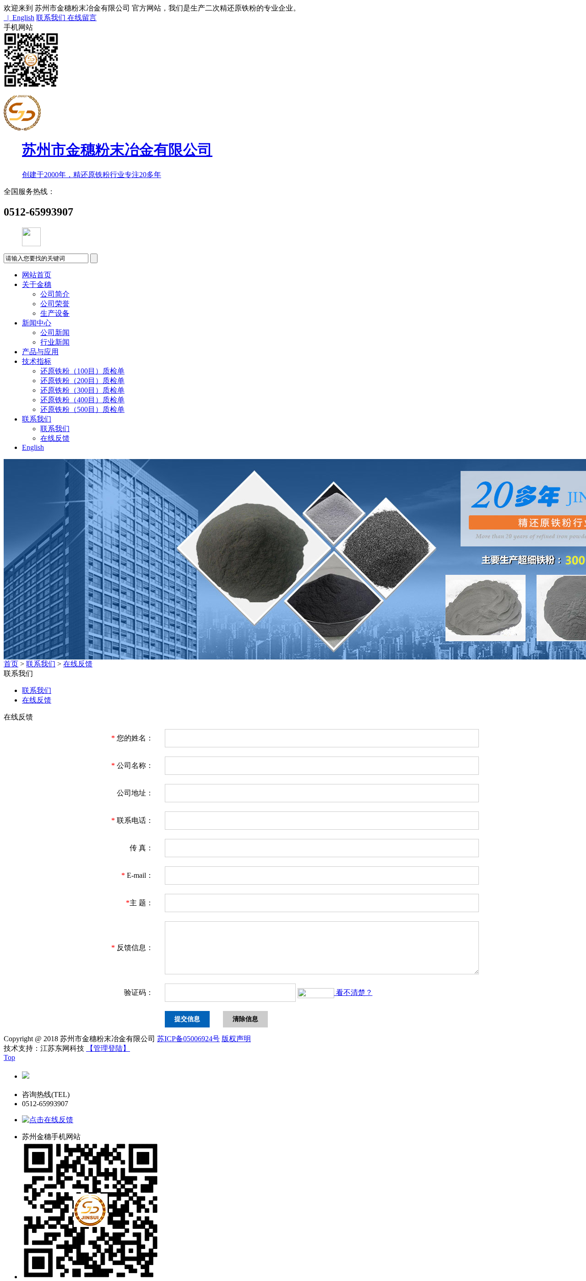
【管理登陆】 (108, 1048)
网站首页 (36, 275)
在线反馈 (55, 438)
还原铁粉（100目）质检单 (82, 371)
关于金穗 (36, 284)
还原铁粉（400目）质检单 (82, 400)
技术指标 (36, 361)
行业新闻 (55, 342)
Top (9, 1057)
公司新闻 (55, 332)
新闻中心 (36, 323)
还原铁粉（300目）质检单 (82, 390)
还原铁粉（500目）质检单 (82, 409)
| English (19, 18)
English (33, 447)
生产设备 (55, 313)
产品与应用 (40, 352)
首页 (11, 664)
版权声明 (236, 1039)
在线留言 (82, 18)
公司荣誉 (55, 304)
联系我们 (51, 18)
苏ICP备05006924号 (188, 1039)
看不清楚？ (353, 992)
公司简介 (55, 294)
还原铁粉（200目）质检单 (82, 380)
